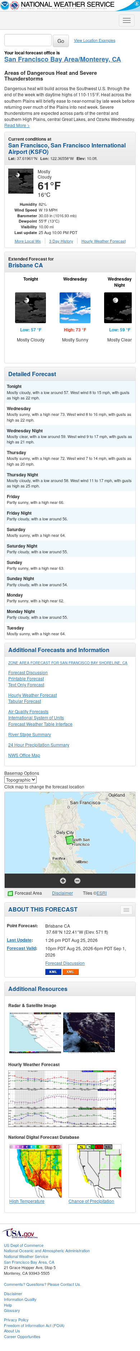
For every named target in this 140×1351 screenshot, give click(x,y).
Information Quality (20, 1299)
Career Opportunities (22, 1336)
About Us (12, 1330)
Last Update (19, 940)
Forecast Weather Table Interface (40, 724)
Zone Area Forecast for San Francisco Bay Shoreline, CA (67, 662)
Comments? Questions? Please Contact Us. (42, 1284)
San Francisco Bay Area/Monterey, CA (62, 59)
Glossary (12, 1310)
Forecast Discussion (28, 672)
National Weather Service (26, 1256)
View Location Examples (94, 40)
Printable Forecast (26, 678)
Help (8, 1305)
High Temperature (27, 1201)
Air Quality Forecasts (28, 711)
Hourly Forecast (103, 241)
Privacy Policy (16, 1319)
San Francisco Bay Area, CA (29, 1262)
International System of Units (36, 717)
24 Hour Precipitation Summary (38, 745)
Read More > (17, 125)
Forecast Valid (21, 948)
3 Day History (61, 241)
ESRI (102, 893)
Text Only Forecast (26, 684)
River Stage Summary (29, 734)
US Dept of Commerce (23, 1245)
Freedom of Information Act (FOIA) (34, 1325)
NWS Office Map (24, 755)
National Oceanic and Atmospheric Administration (47, 1250)
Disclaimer (62, 893)
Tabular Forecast (24, 701)
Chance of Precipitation (91, 1201)
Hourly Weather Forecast (32, 695)
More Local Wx (28, 241)
